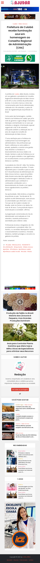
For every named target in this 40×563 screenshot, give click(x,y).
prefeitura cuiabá (25, 249)
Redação (23, 51)
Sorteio (31, 560)
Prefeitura (14, 249)
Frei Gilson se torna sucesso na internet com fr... (25, 470)
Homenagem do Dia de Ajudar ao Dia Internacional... (25, 488)
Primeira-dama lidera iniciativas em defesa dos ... (25, 455)
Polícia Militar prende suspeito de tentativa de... (25, 426)
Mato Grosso (23, 24)
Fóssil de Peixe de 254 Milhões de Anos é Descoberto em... (26, 436)
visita (30, 251)
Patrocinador (24, 560)
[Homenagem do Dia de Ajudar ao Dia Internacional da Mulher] (12, 486)
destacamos (17, 245)
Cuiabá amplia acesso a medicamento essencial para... (24, 418)
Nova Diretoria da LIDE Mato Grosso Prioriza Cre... (24, 462)
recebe (24, 251)
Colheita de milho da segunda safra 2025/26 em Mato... (25, 408)
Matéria (20, 459)
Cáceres (18, 424)
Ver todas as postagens (20, 389)
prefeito (6, 249)
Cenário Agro (19, 405)
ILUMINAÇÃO (8, 247)
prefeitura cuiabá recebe (12, 251)
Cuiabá (15, 24)
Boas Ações (21, 451)
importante (18, 247)
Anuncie (16, 560)
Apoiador (10, 560)
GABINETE (26, 245)
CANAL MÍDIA (26, 557)
